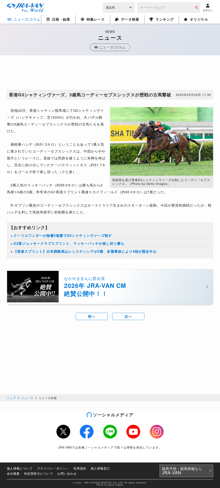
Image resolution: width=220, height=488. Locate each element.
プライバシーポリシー (53, 468)
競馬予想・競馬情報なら (182, 471)
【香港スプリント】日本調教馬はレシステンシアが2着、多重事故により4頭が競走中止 (85, 251)
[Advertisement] (110, 73)
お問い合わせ (67, 473)
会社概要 (13, 473)
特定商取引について (38, 473)
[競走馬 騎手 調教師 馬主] (119, 7)
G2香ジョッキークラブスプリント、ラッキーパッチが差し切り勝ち (69, 243)
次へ (128, 316)
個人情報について (20, 468)
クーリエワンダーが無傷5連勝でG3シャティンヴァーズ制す (63, 235)
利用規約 (79, 468)
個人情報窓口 (100, 468)
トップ (11, 397)
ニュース (27, 397)
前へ (91, 316)
